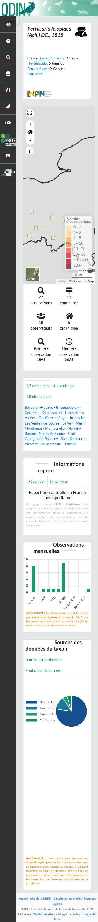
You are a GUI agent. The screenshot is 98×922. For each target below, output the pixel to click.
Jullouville (77, 418)
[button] (30, 132)
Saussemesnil (51, 444)
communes (38, 385)
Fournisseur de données (44, 659)
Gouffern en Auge (52, 418)
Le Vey (67, 423)
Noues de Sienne (52, 433)
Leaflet (62, 281)
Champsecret (51, 412)
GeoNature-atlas (43, 914)
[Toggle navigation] (12, 19)
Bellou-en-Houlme (39, 407)
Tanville (70, 444)
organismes (63, 385)
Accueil (23, 898)
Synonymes (59, 481)
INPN (58, 504)
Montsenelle (55, 428)
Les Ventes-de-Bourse (42, 423)
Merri (80, 423)
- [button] (30, 140)
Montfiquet (33, 428)
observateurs (40, 396)
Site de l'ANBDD (40, 898)
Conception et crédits (67, 898)
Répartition (36, 481)
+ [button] (30, 124)
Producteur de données (44, 670)
